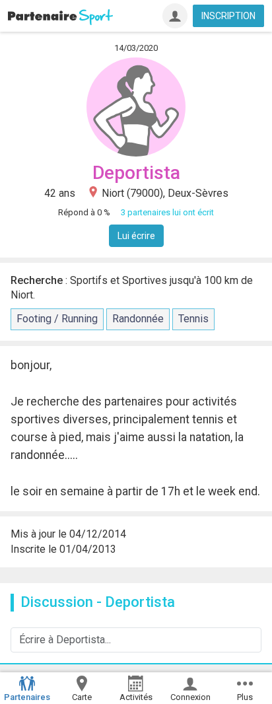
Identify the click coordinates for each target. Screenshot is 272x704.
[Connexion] (174, 15)
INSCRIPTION (228, 16)
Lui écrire (136, 235)
